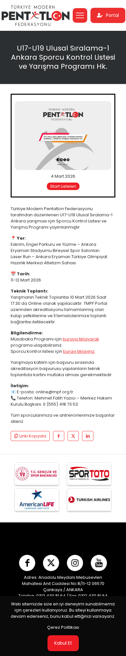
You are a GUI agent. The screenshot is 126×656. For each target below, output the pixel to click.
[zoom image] (104, 108)
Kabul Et (63, 643)
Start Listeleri (63, 186)
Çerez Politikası (63, 627)
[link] (63, 135)
